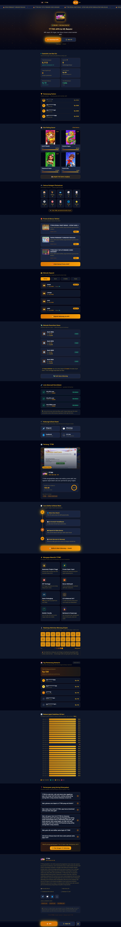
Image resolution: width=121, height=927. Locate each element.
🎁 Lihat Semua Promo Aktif (60, 264)
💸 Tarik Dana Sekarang (60, 376)
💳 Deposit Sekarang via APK (60, 316)
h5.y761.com (44, 903)
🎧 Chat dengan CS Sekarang (60, 848)
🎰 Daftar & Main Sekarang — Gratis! (60, 548)
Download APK (53, 39)
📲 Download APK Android (47, 891)
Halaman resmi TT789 (68, 915)
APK (77, 2)
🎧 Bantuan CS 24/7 (66, 891)
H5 (79, 2)
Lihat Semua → (76, 127)
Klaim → (76, 231)
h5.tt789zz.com (61, 903)
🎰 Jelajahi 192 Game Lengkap (60, 177)
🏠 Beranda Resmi (45, 888)
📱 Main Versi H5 (65, 888)
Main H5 (70, 39)
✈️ (43, 897)
